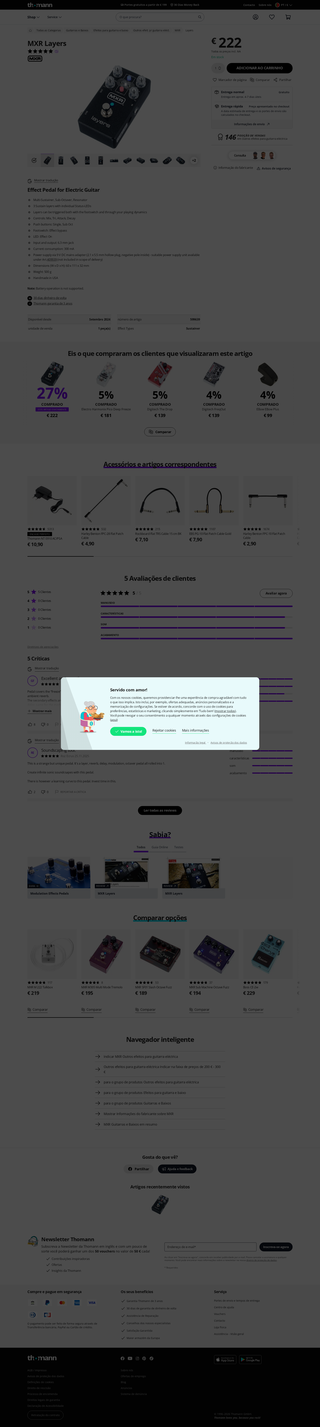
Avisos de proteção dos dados (229, 742)
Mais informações (195, 730)
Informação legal (195, 742)
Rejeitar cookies (164, 730)
